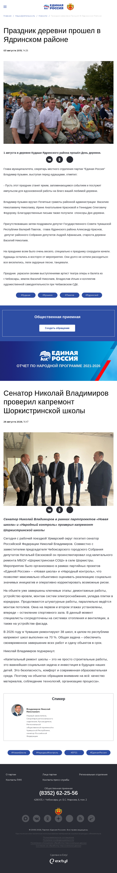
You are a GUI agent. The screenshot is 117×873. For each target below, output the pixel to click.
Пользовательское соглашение (58, 837)
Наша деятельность (25, 16)
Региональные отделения (93, 774)
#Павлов (69, 295)
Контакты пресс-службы (56, 780)
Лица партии (50, 774)
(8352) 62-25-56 (58, 793)
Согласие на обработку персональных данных (58, 845)
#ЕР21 (74, 752)
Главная (8, 16)
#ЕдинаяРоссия (98, 752)
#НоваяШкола (18, 752)
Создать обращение (57, 328)
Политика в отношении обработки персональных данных (59, 843)
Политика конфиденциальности (58, 840)
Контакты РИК (14, 780)
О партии (11, 774)
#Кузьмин (48, 295)
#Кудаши (25, 295)
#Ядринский (92, 295)
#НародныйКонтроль (47, 752)
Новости (43, 16)
